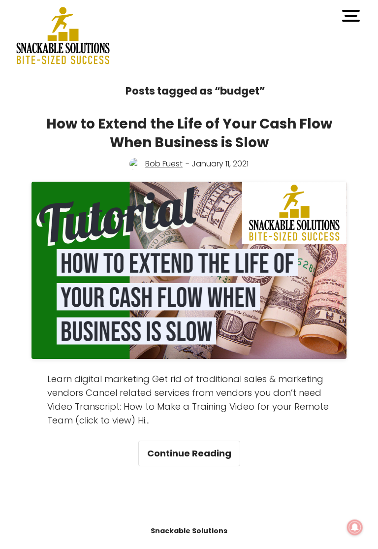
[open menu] (351, 16)
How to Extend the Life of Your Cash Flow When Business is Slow (189, 133)
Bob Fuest (164, 163)
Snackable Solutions (189, 531)
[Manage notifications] (355, 527)
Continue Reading (193, 450)
